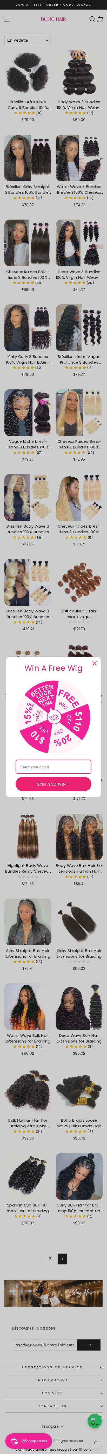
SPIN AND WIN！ (53, 784)
